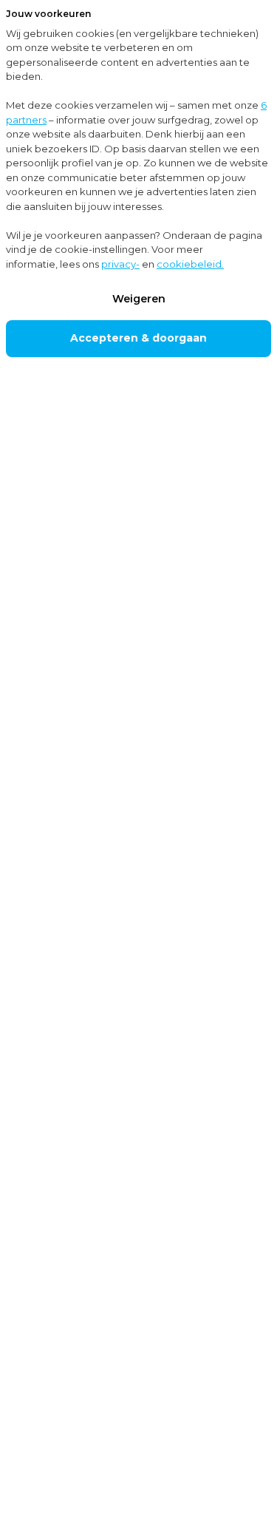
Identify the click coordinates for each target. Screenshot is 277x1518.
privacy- (120, 264)
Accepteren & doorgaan (138, 338)
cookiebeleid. (190, 264)
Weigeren (138, 298)
